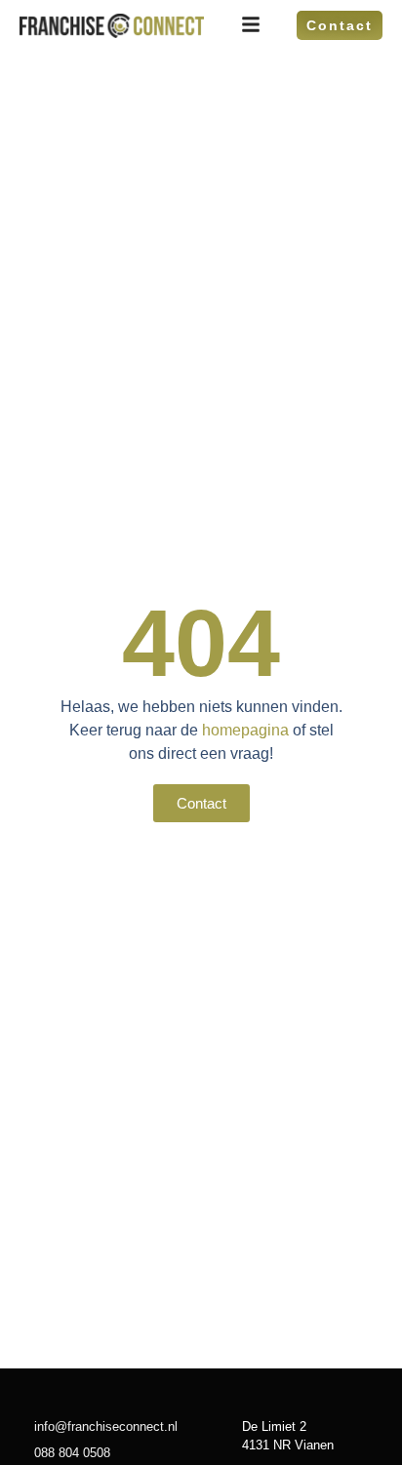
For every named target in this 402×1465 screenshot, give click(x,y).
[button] (201, 803)
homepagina (245, 730)
